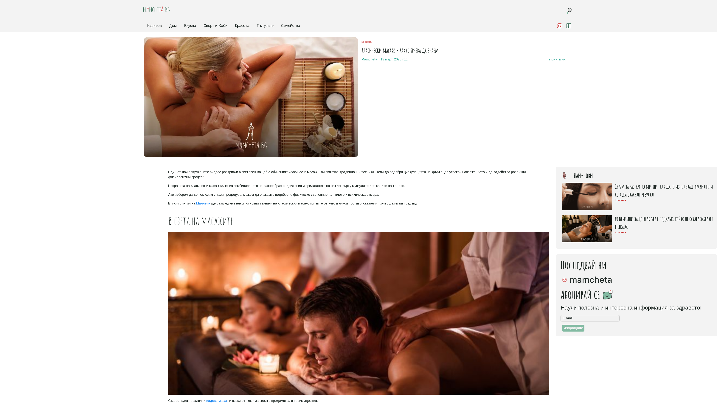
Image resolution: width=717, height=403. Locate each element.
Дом (173, 26)
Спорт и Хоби (215, 26)
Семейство (290, 26)
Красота (242, 26)
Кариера (154, 26)
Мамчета (203, 203)
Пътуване (265, 26)
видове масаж (217, 401)
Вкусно (190, 26)
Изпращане (573, 328)
